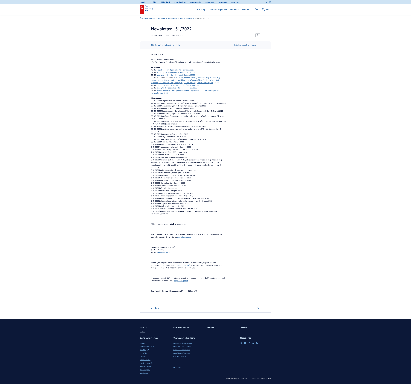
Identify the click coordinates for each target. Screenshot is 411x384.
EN (267, 2)
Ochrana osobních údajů (181, 350)
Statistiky (201, 9)
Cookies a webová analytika (182, 343)
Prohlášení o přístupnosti (181, 353)
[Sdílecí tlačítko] (257, 35)
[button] (155, 337)
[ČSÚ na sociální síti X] (241, 343)
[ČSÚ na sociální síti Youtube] (245, 343)
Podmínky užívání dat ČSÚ (182, 346)
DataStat (143, 350)
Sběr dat (245, 9)
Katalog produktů (195, 2)
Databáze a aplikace (218, 9)
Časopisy (143, 356)
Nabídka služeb (164, 2)
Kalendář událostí (180, 2)
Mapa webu (177, 367)
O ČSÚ (255, 9)
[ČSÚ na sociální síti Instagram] (249, 343)
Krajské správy (210, 2)
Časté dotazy (223, 2)
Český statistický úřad (147, 18)
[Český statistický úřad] (146, 9)
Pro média (152, 2)
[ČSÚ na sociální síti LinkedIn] (253, 343)
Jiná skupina (172, 18)
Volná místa (235, 2)
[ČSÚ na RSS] (257, 343)
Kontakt (142, 2)
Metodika (234, 9)
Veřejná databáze (146, 346)
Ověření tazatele (178, 356)
